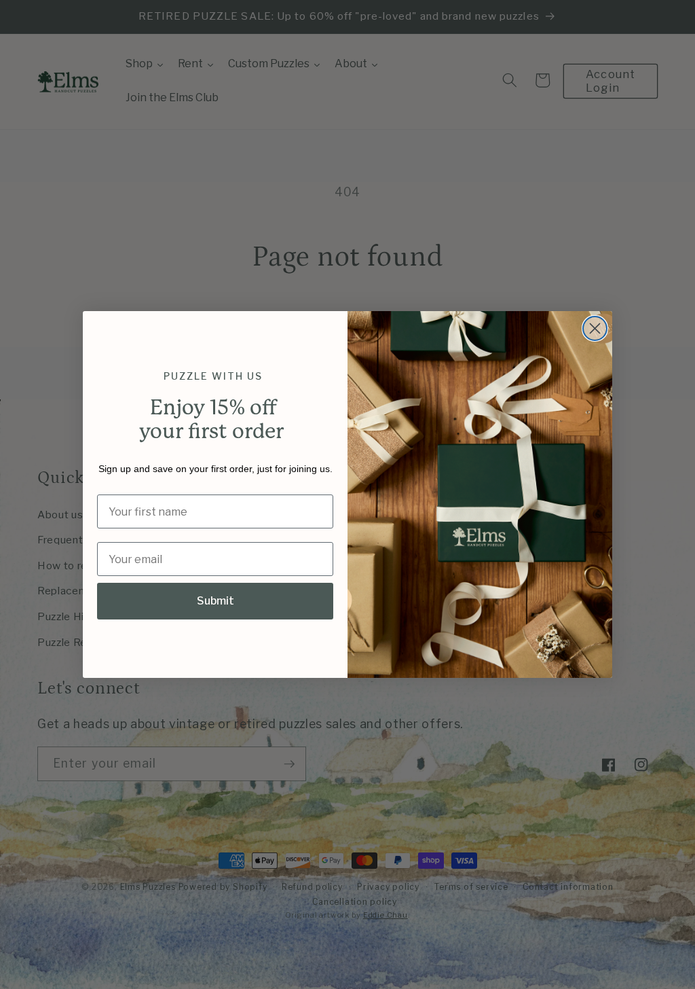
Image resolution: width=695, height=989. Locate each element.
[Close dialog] (595, 328)
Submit (215, 600)
